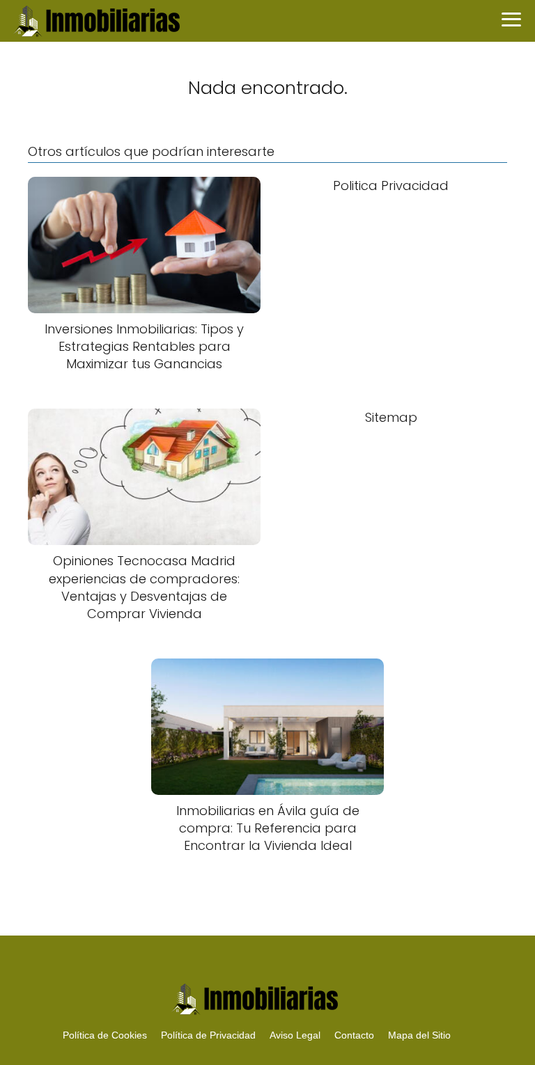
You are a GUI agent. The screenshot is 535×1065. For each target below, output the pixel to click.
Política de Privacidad (208, 1035)
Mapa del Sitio (419, 1035)
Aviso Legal (295, 1035)
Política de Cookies (105, 1035)
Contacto (354, 1035)
